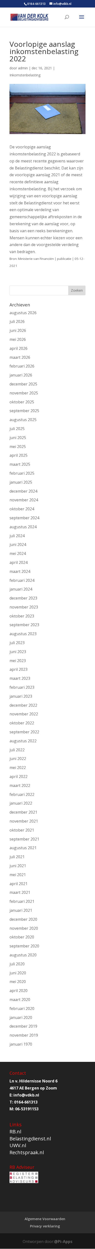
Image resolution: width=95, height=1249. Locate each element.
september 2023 (24, 624)
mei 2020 (18, 981)
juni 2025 (18, 437)
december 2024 (23, 491)
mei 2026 (18, 339)
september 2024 (24, 517)
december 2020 (23, 919)
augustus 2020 (23, 955)
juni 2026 (18, 330)
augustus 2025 (23, 419)
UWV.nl (18, 1145)
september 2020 (24, 946)
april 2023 (19, 669)
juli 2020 (17, 964)
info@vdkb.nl (26, 1095)
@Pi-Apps (63, 1241)
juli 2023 (17, 642)
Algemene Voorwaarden (45, 1219)
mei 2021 (18, 874)
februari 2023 (22, 687)
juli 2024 (17, 535)
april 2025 (19, 455)
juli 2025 (17, 428)
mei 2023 (18, 660)
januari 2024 (21, 589)
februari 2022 (22, 794)
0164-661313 (36, 4)
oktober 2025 (22, 402)
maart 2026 (20, 357)
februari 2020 (22, 1008)
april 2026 (19, 348)
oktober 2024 (22, 509)
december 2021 (23, 812)
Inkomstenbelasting (25, 75)
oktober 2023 (22, 616)
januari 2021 (21, 910)
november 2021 (24, 821)
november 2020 (24, 928)
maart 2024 (20, 571)
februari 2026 (22, 366)
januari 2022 (21, 803)
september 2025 (24, 410)
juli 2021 (17, 856)
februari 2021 (22, 901)
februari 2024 (22, 580)
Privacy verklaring (45, 1226)
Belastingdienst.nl (30, 1138)
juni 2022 (18, 758)
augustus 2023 (23, 633)
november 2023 (24, 607)
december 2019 (23, 1026)
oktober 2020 (22, 937)
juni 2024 (18, 544)
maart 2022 (20, 785)
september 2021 (24, 839)
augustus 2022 (23, 741)
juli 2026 (17, 321)
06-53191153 (26, 1109)
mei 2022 (18, 767)
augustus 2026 (23, 312)
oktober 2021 (22, 830)
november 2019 (24, 1035)
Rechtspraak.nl (27, 1152)
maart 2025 (20, 464)
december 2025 (23, 384)
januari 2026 (21, 375)
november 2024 (24, 500)
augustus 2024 (23, 526)
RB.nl (15, 1131)
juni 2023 (18, 651)
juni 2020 (18, 973)
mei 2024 (18, 553)
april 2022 (19, 776)
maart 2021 (20, 892)
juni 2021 (18, 865)
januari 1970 (21, 1044)
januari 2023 (21, 696)
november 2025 (24, 393)
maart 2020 (20, 999)
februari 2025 (22, 473)
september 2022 (24, 732)
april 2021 (19, 883)
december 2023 (23, 598)
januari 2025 (21, 482)
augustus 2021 (23, 847)
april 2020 (19, 990)
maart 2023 (20, 678)
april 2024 (19, 562)
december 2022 (23, 705)
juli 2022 (17, 750)
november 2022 (24, 714)
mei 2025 (18, 446)
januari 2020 (21, 1017)
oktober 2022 (22, 723)
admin (23, 68)
